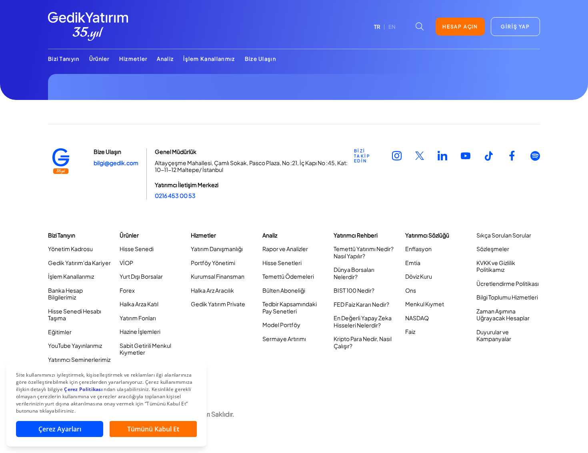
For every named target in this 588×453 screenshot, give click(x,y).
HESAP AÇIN (460, 27)
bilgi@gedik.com (116, 162)
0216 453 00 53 (175, 195)
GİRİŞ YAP (515, 27)
